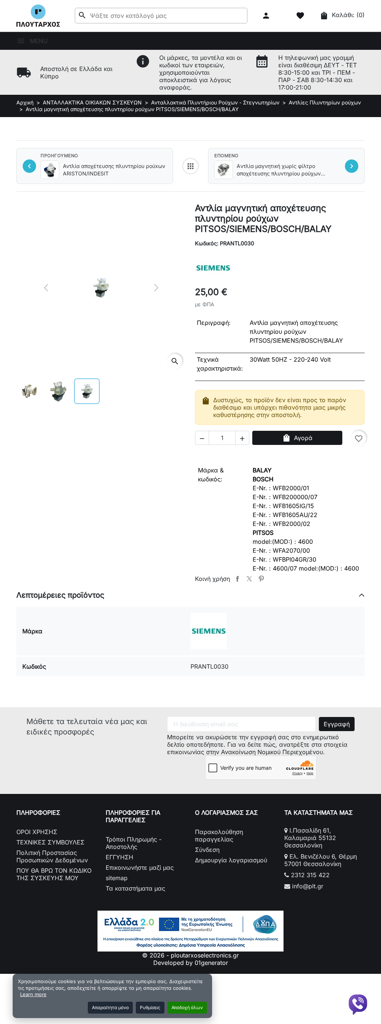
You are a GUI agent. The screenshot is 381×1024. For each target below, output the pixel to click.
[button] (267, 15)
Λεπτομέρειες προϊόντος (60, 595)
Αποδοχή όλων (187, 1007)
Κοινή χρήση (237, 578)
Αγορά (297, 437)
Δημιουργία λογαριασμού (231, 860)
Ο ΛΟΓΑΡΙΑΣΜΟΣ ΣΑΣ (226, 812)
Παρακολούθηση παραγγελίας (219, 835)
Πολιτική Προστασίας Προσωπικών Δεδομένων (52, 856)
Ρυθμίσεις (150, 1007)
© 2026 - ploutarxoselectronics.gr (190, 955)
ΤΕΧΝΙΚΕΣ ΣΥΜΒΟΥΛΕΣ (50, 842)
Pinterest (261, 578)
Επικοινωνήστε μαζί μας (140, 867)
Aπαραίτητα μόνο (110, 1007)
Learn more (33, 994)
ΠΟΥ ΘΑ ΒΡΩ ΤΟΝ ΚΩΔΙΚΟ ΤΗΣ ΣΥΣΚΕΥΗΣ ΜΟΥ (54, 874)
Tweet (249, 578)
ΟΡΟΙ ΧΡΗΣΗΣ (36, 832)
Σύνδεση (207, 849)
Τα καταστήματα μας (135, 888)
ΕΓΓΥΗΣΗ (119, 857)
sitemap (117, 878)
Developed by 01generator (190, 962)
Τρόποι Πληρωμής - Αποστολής (133, 843)
